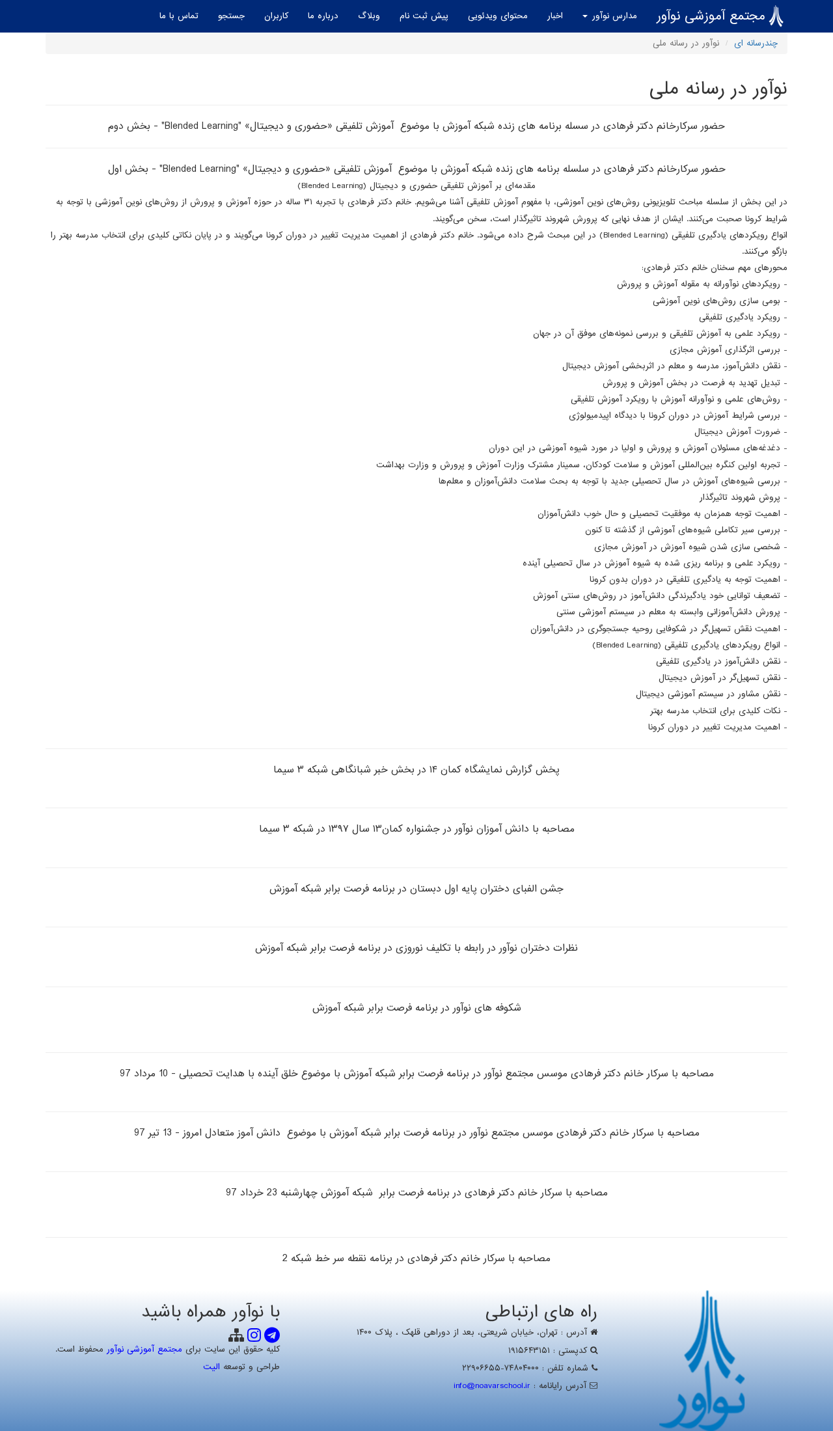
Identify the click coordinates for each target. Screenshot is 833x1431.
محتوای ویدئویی (498, 16)
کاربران (276, 16)
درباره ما (323, 16)
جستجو (231, 16)
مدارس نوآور (613, 16)
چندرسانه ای (756, 43)
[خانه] (776, 16)
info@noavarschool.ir (492, 1386)
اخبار (555, 16)
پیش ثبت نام (424, 16)
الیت (211, 1367)
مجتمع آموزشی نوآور (711, 16)
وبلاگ (369, 16)
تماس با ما (178, 16)
